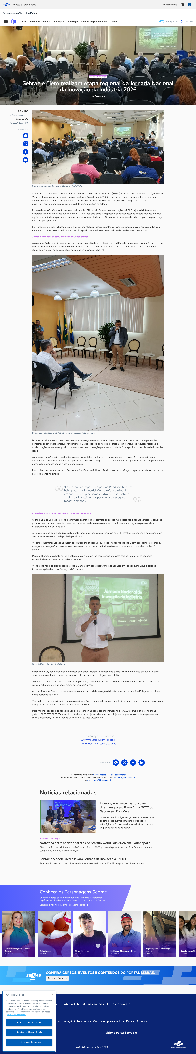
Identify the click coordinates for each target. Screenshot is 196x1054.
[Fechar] (52, 995)
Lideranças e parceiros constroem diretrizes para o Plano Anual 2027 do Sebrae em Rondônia (126, 807)
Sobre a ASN (71, 1004)
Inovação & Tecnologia (76, 1021)
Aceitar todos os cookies (29, 1022)
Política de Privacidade (16, 1015)
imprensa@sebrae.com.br (124, 777)
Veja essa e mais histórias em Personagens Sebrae (62, 905)
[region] (29, 1021)
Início (24, 21)
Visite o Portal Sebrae (119, 1032)
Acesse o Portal (56, 978)
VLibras (189, 4)
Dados (130, 1021)
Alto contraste (182, 4)
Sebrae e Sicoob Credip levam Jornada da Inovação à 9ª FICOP (84, 859)
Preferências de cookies (29, 1042)
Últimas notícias (93, 1004)
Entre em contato (118, 1004)
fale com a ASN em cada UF (99, 780)
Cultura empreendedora (108, 1021)
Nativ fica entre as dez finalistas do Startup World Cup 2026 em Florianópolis (95, 843)
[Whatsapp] (25, 135)
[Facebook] (25, 152)
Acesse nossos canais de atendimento (109, 774)
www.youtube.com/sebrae (98, 739)
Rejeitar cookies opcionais (29, 1032)
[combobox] (31, 13)
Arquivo (142, 1021)
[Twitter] (25, 143)
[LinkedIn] (25, 160)
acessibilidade (170, 4)
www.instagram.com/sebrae (98, 743)
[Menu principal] (5, 21)
